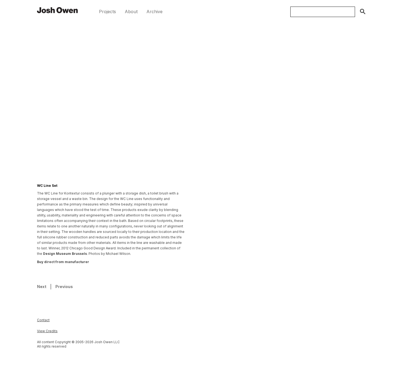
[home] (57, 9)
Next (41, 286)
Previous (64, 286)
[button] (107, 11)
